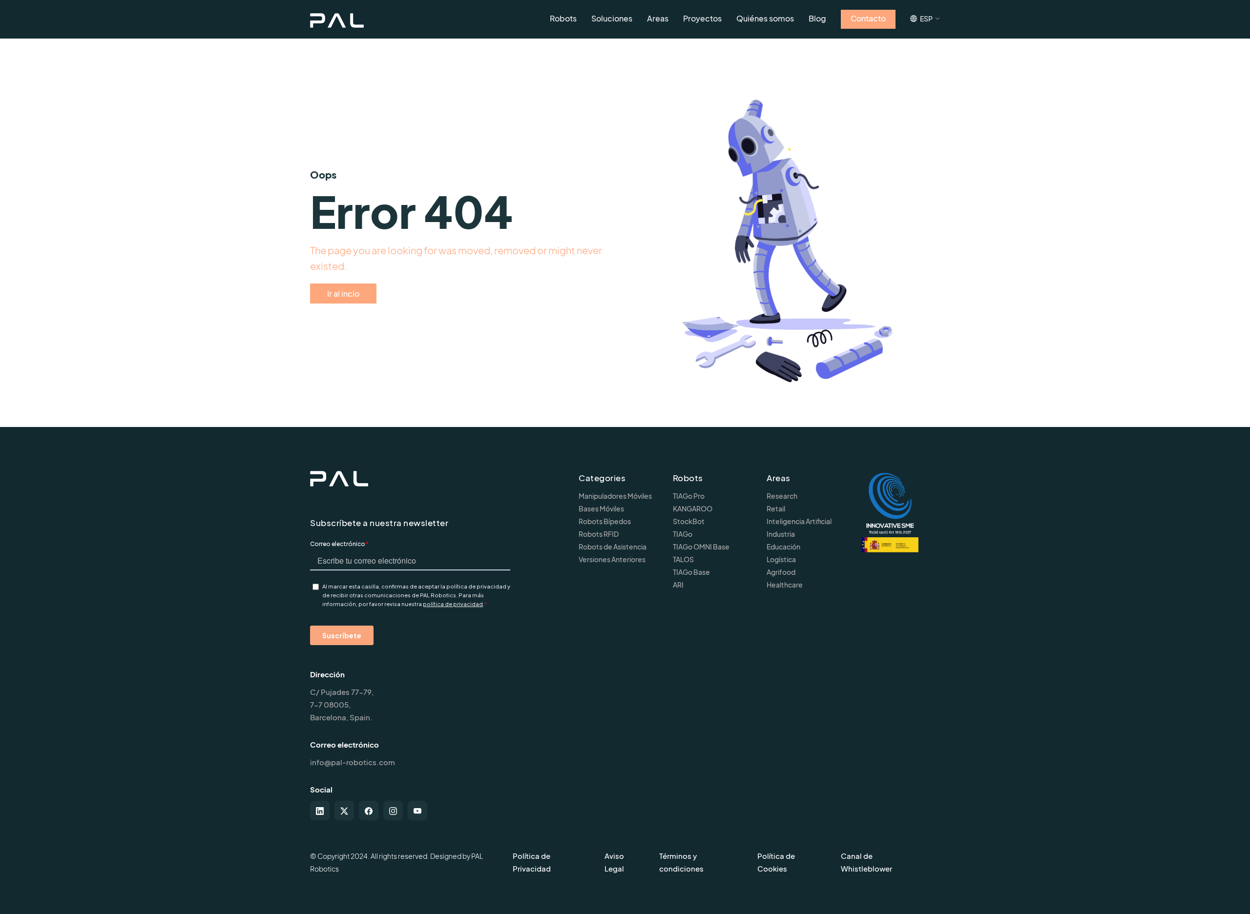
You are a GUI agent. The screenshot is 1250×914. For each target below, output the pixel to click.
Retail (776, 508)
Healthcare (785, 584)
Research (782, 495)
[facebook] (368, 810)
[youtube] (417, 810)
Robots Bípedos (605, 521)
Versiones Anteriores (612, 559)
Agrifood (781, 572)
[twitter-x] (344, 810)
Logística (781, 559)
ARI (678, 584)
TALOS (683, 559)
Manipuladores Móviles (615, 495)
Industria (781, 533)
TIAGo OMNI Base (701, 546)
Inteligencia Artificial (799, 521)
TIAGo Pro (689, 495)
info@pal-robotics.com (352, 762)
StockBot (689, 521)
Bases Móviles (601, 508)
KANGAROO (692, 508)
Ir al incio (343, 293)
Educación (783, 546)
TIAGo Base (691, 572)
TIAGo (682, 533)
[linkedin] (320, 810)
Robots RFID (599, 533)
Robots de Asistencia (612, 546)
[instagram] (393, 810)
